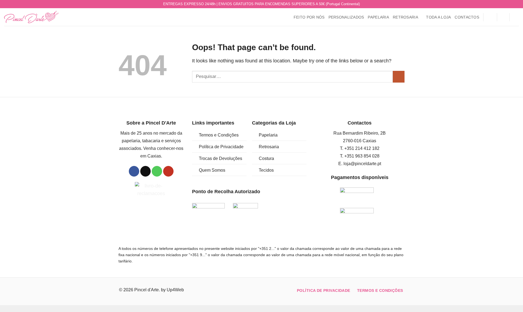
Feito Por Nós (309, 17)
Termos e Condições (219, 135)
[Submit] (399, 77)
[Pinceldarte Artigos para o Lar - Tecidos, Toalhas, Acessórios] (31, 17)
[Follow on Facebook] (499, 4)
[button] (490, 17)
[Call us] (510, 4)
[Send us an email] (504, 4)
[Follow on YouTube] (516, 4)
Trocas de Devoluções (220, 158)
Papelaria (378, 17)
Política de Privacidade (221, 146)
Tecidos (266, 170)
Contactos (467, 17)
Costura (266, 158)
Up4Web (175, 289)
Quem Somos (212, 170)
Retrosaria (405, 17)
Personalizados (346, 17)
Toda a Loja (438, 17)
